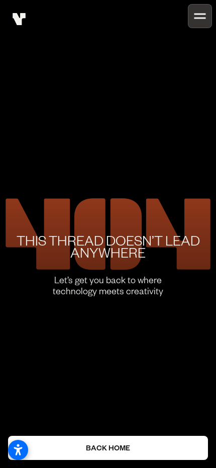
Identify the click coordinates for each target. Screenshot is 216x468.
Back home (108, 447)
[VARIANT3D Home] (19, 19)
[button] (199, 16)
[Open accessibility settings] (18, 450)
